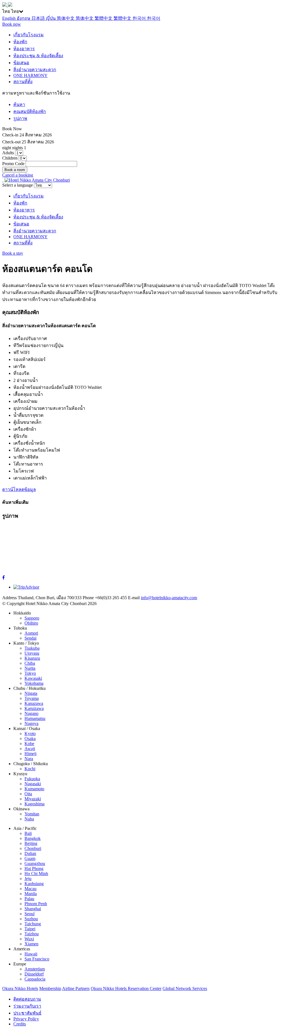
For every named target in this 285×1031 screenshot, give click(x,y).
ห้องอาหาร (24, 48)
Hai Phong (33, 868)
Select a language (17, 185)
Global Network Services (185, 988)
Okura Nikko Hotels (20, 988)
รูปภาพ (20, 118)
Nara (28, 758)
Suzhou (31, 918)
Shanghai (32, 908)
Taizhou (31, 933)
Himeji (30, 753)
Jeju (27, 878)
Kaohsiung (34, 883)
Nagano (31, 713)
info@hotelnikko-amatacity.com (169, 597)
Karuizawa (34, 708)
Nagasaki (32, 783)
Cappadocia (34, 979)
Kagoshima (34, 803)
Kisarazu (32, 658)
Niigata (30, 693)
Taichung (32, 923)
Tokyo (30, 673)
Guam (29, 858)
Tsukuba (32, 648)
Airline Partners (76, 988)
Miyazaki (32, 798)
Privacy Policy (26, 1018)
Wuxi (29, 938)
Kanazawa (33, 703)
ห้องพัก (20, 41)
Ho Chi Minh (36, 873)
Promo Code (13, 163)
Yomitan (31, 813)
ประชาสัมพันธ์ (27, 1013)
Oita (28, 793)
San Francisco (36, 959)
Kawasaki (33, 678)
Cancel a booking (17, 175)
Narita (29, 668)
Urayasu (31, 653)
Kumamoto (34, 788)
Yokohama (33, 683)
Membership (50, 988)
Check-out (11, 141)
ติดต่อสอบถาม (27, 999)
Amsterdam (34, 969)
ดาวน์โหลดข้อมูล (19, 489)
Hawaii (30, 953)
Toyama (31, 698)
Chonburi (32, 848)
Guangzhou (34, 863)
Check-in (10, 135)
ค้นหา (19, 104)
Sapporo (31, 618)
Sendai (30, 638)
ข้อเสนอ (21, 62)
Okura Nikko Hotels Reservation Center (126, 988)
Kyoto (30, 733)
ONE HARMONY (30, 75)
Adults (8, 152)
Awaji (29, 748)
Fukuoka (32, 778)
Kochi (29, 768)
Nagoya (31, 723)
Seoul (29, 913)
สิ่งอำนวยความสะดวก (34, 69)
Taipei (29, 928)
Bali (28, 833)
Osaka (30, 738)
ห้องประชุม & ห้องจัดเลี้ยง (38, 55)
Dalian (30, 853)
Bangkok (32, 838)
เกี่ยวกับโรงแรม (28, 34)
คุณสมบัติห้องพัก (29, 111)
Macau (30, 888)
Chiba (29, 663)
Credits (19, 1024)
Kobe (29, 743)
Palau (29, 898)
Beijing (30, 843)
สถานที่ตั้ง (23, 81)
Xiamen (31, 943)
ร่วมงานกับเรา (27, 1006)
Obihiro (31, 623)
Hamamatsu (34, 718)
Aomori (31, 633)
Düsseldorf (34, 974)
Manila (30, 893)
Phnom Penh (35, 903)
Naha (29, 818)
